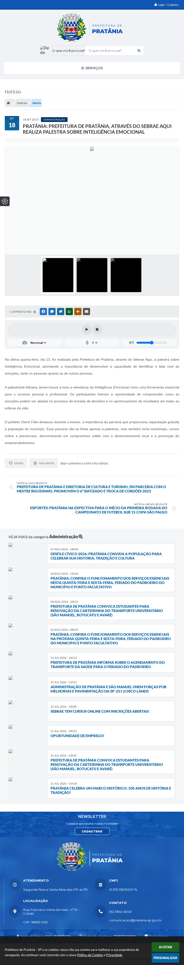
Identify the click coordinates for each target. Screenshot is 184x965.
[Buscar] (139, 50)
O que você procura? (68, 50)
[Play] (87, 329)
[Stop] (97, 329)
